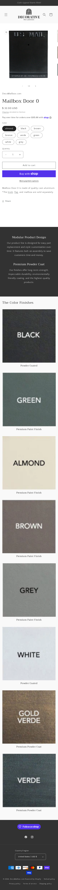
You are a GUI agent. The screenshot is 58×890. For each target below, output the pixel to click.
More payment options (29, 181)
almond (9, 128)
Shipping (5, 112)
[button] (6, 14)
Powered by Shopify (33, 879)
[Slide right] (35, 86)
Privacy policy (15, 884)
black (23, 128)
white (8, 142)
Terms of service (30, 884)
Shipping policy (45, 884)
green (36, 135)
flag (16, 192)
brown (37, 128)
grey (21, 142)
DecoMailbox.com (17, 879)
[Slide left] (22, 86)
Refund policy (49, 879)
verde (23, 135)
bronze (8, 135)
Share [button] (8, 201)
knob (10, 192)
